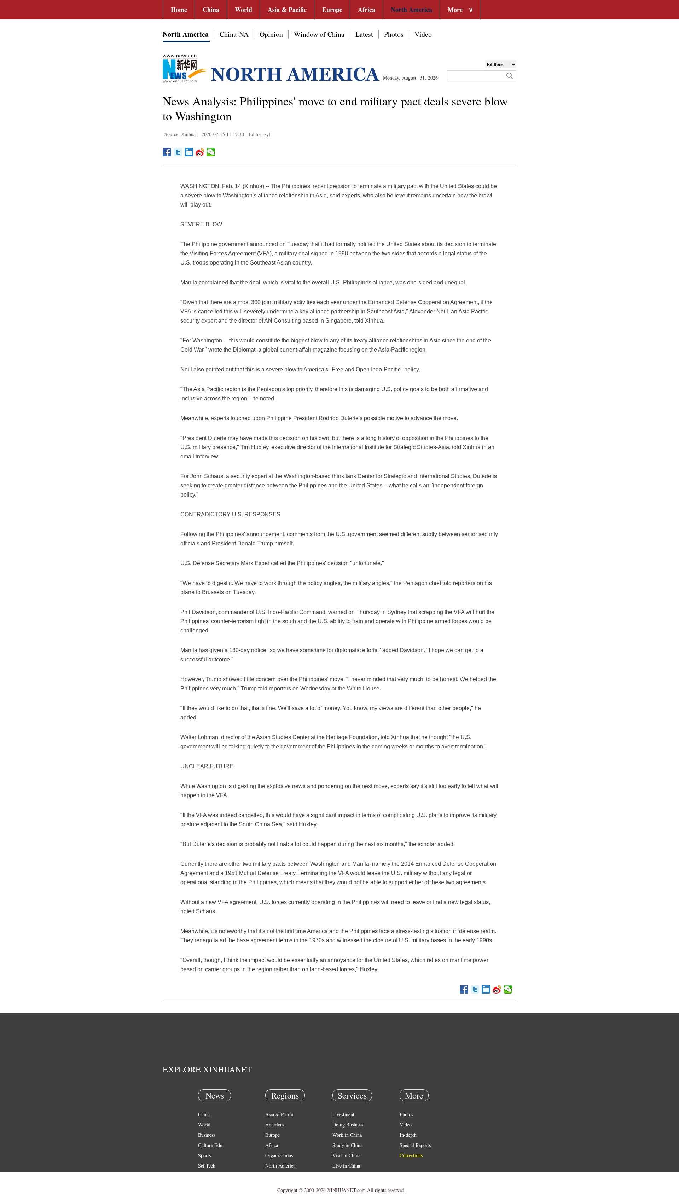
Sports (204, 1155)
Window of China (319, 34)
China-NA (234, 34)
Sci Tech (206, 1165)
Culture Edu (210, 1145)
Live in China (346, 1165)
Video (423, 34)
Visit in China (346, 1155)
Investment (343, 1114)
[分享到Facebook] (167, 152)
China (211, 9)
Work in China (347, 1134)
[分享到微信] (211, 152)
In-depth (408, 1134)
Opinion (271, 34)
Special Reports (415, 1145)
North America (411, 9)
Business (206, 1134)
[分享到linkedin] (189, 152)
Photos (394, 34)
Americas (274, 1124)
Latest (364, 34)
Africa (366, 9)
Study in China (347, 1145)
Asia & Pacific (287, 9)
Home (179, 9)
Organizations (279, 1155)
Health (204, 1175)
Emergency (343, 1175)
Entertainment (212, 1186)
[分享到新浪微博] (200, 152)
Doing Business (347, 1124)
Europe (332, 9)
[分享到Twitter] (178, 152)
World (243, 9)
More (460, 9)
